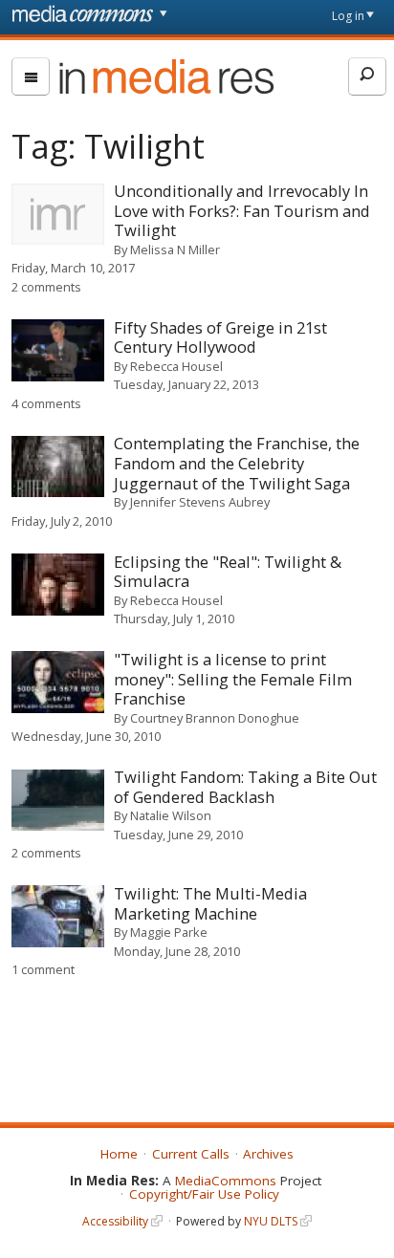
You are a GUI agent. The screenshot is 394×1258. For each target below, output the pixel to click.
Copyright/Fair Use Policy (204, 1194)
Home (119, 1153)
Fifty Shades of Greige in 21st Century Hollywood (220, 337)
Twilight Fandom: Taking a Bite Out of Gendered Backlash (245, 787)
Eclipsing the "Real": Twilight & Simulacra (227, 572)
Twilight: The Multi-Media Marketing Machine (210, 903)
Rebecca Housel (176, 366)
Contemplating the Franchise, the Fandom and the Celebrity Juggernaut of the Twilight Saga (237, 462)
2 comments (46, 286)
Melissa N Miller (175, 249)
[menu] (30, 76)
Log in (348, 16)
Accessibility (115, 1221)
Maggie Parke (169, 932)
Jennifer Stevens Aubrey (200, 501)
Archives (268, 1153)
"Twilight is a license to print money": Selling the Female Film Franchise (233, 678)
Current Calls (191, 1153)
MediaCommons (225, 1180)
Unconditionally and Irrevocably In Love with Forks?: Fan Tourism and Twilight (242, 210)
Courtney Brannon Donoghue (214, 718)
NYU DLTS (270, 1221)
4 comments (46, 403)
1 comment (43, 969)
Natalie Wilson (170, 815)
